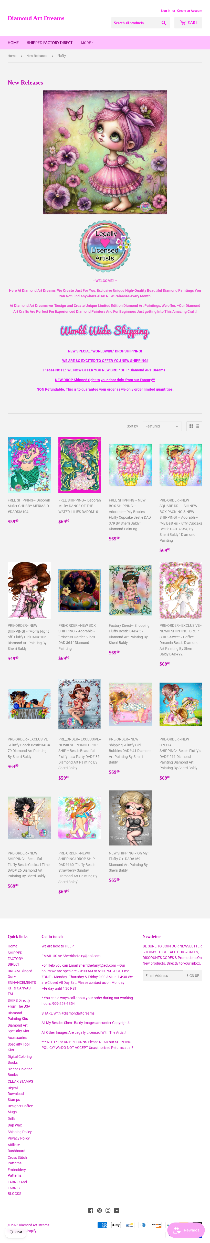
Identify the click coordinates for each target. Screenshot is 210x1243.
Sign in (165, 11)
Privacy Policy (19, 1138)
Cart (192, 22)
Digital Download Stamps (16, 1094)
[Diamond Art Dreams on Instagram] (108, 1211)
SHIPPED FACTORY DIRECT (49, 42)
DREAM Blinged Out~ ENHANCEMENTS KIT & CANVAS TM (22, 982)
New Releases (36, 56)
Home (13, 42)
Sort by (132, 426)
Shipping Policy (20, 1132)
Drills (11, 1118)
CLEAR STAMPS (20, 1081)
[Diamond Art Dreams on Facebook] (90, 1211)
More (86, 43)
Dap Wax (15, 1125)
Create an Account (189, 11)
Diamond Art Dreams (36, 18)
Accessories (17, 1038)
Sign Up (193, 976)
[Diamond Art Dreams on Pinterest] (99, 1211)
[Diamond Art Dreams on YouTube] (116, 1211)
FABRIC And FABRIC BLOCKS (17, 1188)
